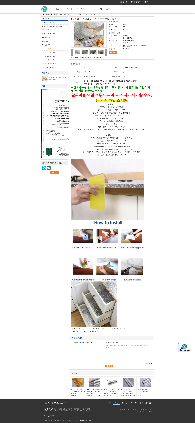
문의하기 (100, 9)
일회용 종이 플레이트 (48, 52)
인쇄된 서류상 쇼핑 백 (49, 34)
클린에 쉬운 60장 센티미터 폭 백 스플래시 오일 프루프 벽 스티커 (128, 391)
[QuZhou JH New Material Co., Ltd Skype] (44, 168)
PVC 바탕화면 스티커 (48, 41)
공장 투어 (134, 403)
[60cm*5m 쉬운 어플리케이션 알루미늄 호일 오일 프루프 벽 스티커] (78, 382)
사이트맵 (148, 403)
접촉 (114, 52)
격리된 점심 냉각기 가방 (49, 60)
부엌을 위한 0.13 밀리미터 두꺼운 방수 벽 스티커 (86, 331)
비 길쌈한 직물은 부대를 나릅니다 (52, 26)
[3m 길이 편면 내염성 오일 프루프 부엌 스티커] (88, 34)
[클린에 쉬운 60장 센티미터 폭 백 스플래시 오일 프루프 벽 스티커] (128, 382)
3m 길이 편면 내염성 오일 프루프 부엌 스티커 (93, 57)
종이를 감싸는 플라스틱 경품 (51, 63)
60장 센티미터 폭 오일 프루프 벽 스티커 (87, 329)
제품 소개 (48, 14)
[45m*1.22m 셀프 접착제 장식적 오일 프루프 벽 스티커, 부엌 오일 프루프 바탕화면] (112, 382)
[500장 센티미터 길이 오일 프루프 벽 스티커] (45, 78)
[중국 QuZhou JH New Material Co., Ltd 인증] (61, 123)
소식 (108, 9)
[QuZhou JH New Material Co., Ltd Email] (49, 168)
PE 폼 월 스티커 (47, 45)
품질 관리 (90, 9)
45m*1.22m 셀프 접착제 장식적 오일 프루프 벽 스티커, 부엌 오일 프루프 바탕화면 (111, 392)
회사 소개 (70, 9)
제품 (57, 9)
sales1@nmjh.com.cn (144, 414)
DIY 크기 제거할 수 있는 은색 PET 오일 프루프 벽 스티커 (94, 391)
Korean (149, 2)
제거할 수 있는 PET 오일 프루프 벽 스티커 (112, 329)
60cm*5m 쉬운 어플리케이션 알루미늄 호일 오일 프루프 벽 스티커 (78, 391)
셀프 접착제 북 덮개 (48, 67)
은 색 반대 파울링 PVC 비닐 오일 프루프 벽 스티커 (145, 391)
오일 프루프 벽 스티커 (59, 14)
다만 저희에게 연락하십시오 (81, 421)
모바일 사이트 (50, 416)
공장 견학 (80, 9)
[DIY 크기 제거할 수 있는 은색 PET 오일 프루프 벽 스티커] (95, 382)
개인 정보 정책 (48, 409)
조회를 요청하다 (136, 2)
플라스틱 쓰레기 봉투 (48, 56)
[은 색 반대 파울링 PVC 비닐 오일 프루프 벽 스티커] (145, 382)
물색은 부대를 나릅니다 (49, 22)
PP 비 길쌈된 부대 (47, 37)
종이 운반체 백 (46, 30)
